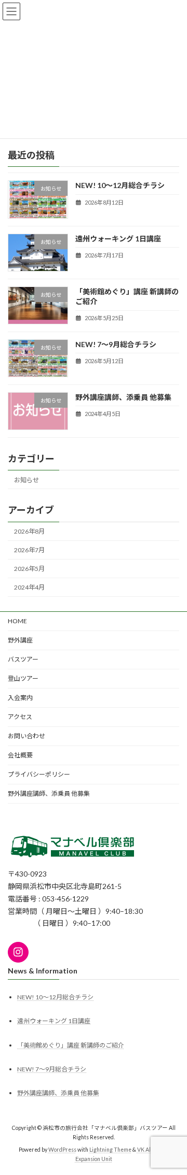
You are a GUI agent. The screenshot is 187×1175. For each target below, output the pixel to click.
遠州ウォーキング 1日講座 (118, 238)
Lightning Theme (110, 1150)
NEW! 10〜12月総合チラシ (120, 185)
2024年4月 (29, 587)
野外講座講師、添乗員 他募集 (123, 397)
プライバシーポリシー (39, 774)
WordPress (62, 1150)
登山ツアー (23, 678)
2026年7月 (29, 550)
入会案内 (20, 697)
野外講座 (20, 640)
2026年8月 (29, 531)
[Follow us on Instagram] (18, 952)
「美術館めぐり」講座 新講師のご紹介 (70, 1045)
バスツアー (23, 659)
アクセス (20, 717)
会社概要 (20, 755)
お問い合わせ (26, 736)
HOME (17, 621)
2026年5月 (29, 568)
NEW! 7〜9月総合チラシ (115, 344)
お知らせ (26, 480)
